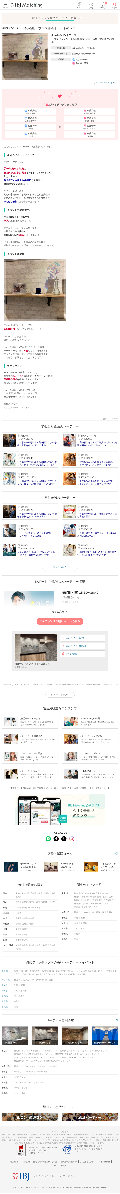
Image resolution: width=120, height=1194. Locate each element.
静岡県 (25, 908)
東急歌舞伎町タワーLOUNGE (26, 1061)
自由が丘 (78, 903)
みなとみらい (84, 912)
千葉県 (33, 893)
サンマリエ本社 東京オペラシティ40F (56, 1061)
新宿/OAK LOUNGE (63, 1054)
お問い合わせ (104, 1162)
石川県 (25, 929)
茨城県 (46, 893)
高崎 (76, 939)
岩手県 (18, 918)
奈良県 (44, 902)
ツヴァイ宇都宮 (20, 1088)
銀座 (87, 893)
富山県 (18, 929)
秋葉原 (77, 900)
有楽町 (81, 893)
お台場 (85, 903)
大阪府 (18, 902)
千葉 (76, 918)
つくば (77, 928)
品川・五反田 (102, 897)
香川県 (18, 940)
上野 (111, 897)
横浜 (76, 912)
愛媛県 (25, 940)
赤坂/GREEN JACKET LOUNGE (80, 1057)
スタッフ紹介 (52, 788)
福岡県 (18, 945)
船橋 (83, 918)
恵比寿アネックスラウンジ (43, 1054)
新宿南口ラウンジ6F (22, 1054)
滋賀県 (37, 902)
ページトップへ (61, 694)
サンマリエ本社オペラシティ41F (28, 1057)
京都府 (25, 902)
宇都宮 (77, 934)
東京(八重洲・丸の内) (99, 893)
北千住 (83, 900)
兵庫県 (31, 902)
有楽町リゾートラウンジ (69, 1051)
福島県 (31, 918)
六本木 (89, 897)
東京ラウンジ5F (52, 1051)
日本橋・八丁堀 (101, 903)
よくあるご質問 (87, 1162)
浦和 (85, 923)
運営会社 (14, 1162)
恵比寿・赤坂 (79, 897)
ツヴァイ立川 (48, 1057)
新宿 (76, 893)
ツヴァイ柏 (30, 1072)
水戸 (82, 928)
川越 (80, 923)
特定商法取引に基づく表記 (45, 1162)
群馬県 (18, 897)
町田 (101, 900)
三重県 (37, 908)
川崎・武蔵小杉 (97, 912)
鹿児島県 (51, 945)
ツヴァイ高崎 (19, 1093)
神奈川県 (26, 893)
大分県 (37, 945)
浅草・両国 (92, 907)
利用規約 (26, 1162)
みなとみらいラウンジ (35, 1066)
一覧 (116, 853)
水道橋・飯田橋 (80, 907)
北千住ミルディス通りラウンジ (86, 1054)
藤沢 (106, 912)
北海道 (18, 913)
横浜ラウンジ (19, 1066)
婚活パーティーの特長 (75, 638)
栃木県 (52, 893)
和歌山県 (51, 902)
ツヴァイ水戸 (37, 1082)
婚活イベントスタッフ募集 (74, 788)
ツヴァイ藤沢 (51, 1066)
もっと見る (58, 566)
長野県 (31, 924)
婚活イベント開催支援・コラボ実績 (26, 788)
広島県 (25, 935)
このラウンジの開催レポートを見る (60, 621)
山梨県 (25, 924)
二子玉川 (107, 900)
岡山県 (18, 935)
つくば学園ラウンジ (22, 1082)
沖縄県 (18, 949)
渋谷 (113, 900)
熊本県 (31, 945)
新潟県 (18, 924)
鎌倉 (111, 912)
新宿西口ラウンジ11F (23, 1051)
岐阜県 (31, 908)
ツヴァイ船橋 (42, 1072)
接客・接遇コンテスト (99, 788)
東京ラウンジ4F (87, 1051)
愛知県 (18, 908)
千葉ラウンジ (19, 1072)
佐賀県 (25, 945)
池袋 (94, 897)
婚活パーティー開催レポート (78, 646)
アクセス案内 (71, 654)
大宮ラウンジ (19, 1077)
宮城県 (25, 918)
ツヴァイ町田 (60, 1057)
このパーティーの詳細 (103, 83)
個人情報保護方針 (69, 1162)
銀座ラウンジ (38, 1051)
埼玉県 (39, 893)
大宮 (76, 923)
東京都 (18, 893)
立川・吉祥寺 (92, 900)
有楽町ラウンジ (101, 1051)
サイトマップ (60, 1166)
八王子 (91, 903)
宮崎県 (44, 945)
